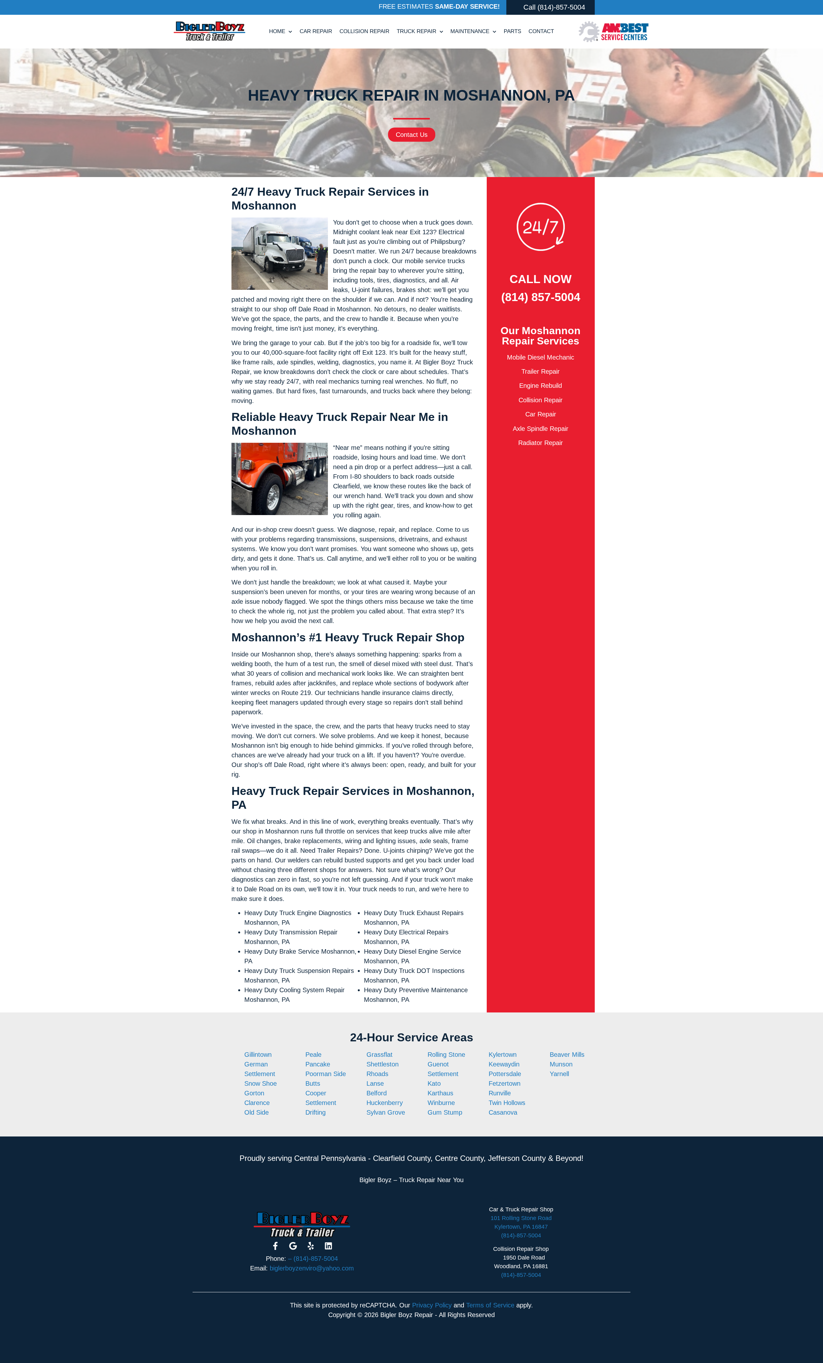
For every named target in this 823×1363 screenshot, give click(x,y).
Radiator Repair (540, 442)
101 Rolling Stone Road (521, 1218)
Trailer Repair (540, 371)
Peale (313, 1054)
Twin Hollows (507, 1102)
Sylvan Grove (385, 1112)
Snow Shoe (260, 1083)
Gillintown (258, 1054)
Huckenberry (384, 1102)
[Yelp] (311, 1246)
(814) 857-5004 (540, 297)
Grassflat (379, 1054)
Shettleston (382, 1064)
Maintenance (469, 31)
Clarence (257, 1102)
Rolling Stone (446, 1054)
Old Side (256, 1112)
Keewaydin (504, 1064)
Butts (312, 1083)
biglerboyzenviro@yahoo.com (312, 1268)
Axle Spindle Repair (540, 428)
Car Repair (316, 31)
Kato (434, 1083)
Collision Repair (364, 31)
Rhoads (377, 1073)
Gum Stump (445, 1112)
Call (529, 7)
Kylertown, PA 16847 (521, 1227)
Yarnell (559, 1073)
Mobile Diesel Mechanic (540, 357)
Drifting (315, 1112)
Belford (376, 1093)
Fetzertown (504, 1083)
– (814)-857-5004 (313, 1258)
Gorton (254, 1093)
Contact (541, 31)
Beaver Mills (567, 1054)
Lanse (375, 1083)
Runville (500, 1093)
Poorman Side (325, 1073)
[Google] (293, 1246)
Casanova (503, 1112)
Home (277, 31)
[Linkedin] (329, 1246)
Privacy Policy (432, 1305)
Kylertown (503, 1054)
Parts (512, 31)
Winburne (441, 1102)
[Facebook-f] (275, 1246)
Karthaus (440, 1093)
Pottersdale (505, 1073)
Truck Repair (416, 31)
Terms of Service (490, 1305)
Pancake (317, 1064)
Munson (561, 1064)
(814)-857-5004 (561, 7)
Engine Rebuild (540, 385)
